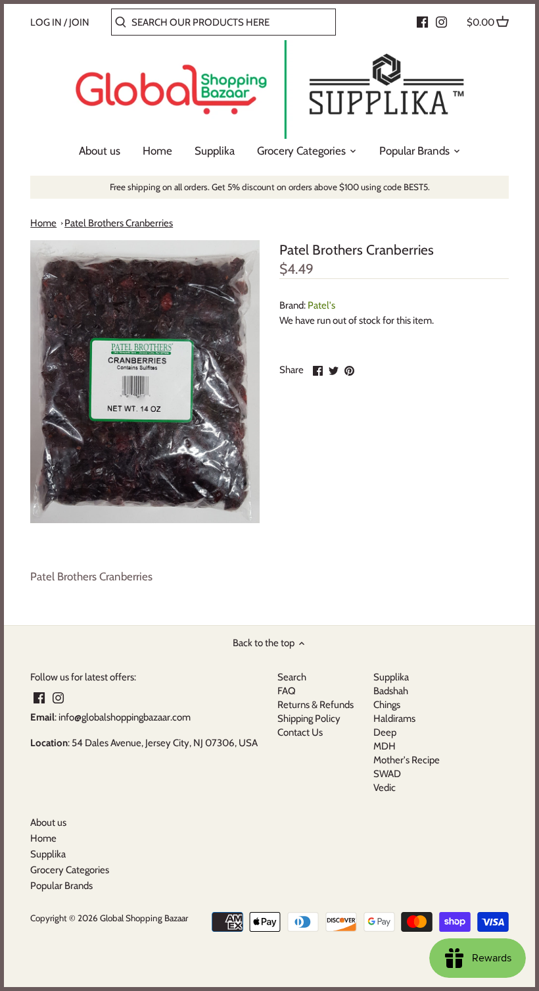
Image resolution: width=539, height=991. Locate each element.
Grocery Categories (69, 870)
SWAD (387, 774)
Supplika (391, 677)
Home (43, 223)
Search (291, 677)
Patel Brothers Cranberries (118, 223)
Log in (46, 22)
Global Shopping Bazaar (144, 918)
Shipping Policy (308, 718)
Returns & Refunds (315, 705)
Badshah (390, 691)
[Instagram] (441, 21)
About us (48, 822)
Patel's (321, 305)
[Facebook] (422, 21)
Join (79, 22)
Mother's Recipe (406, 760)
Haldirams (394, 718)
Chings (386, 705)
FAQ (286, 691)
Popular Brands (61, 886)
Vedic (384, 788)
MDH (384, 746)
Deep (384, 732)
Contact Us (300, 732)
